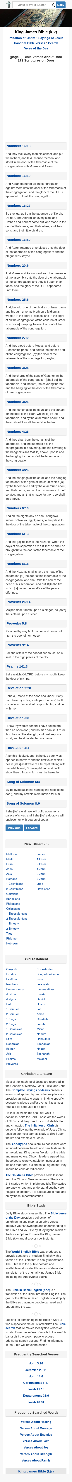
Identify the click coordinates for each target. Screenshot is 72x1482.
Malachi (42, 1059)
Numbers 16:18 (18, 146)
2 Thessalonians (17, 918)
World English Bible (25, 1251)
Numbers (12, 984)
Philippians (13, 903)
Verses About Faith (36, 1441)
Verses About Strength (36, 1454)
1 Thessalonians (17, 913)
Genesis (11, 969)
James (41, 854)
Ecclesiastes (45, 969)
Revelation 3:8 (18, 718)
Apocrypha (19, 1144)
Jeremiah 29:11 (36, 1370)
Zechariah (43, 1053)
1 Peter (41, 859)
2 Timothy (12, 928)
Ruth (9, 1004)
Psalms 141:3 (17, 666)
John (9, 869)
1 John (41, 869)
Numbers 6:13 (18, 534)
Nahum (41, 1034)
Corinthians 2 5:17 (36, 1383)
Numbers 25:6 (18, 299)
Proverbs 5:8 (17, 623)
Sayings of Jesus (50, 38)
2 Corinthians (14, 889)
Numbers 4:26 (18, 470)
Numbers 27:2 (18, 338)
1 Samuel (12, 1009)
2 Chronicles (14, 1034)
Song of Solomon (48, 974)
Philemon (12, 938)
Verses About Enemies (36, 1434)
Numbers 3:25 (18, 368)
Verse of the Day (36, 48)
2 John (41, 874)
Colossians (13, 908)
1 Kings (11, 1019)
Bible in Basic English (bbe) (30, 1290)
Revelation (43, 889)
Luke (9, 864)
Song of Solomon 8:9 (23, 803)
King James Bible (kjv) (36, 31)
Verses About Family (36, 1460)
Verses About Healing (36, 1422)
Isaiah (40, 979)
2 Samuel (12, 1014)
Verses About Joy (36, 1447)
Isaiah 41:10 (36, 1389)
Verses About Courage (36, 1428)
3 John (41, 879)
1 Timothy (12, 923)
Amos (40, 1014)
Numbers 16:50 (18, 240)
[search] (53, 4)
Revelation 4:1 (18, 748)
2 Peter (41, 864)
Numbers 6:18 (18, 564)
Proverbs (12, 1064)
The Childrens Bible (19, 1175)
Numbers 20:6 (18, 265)
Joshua (11, 994)
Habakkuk (43, 1039)
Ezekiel (41, 994)
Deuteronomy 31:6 (36, 1395)
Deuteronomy (15, 989)
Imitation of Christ (22, 38)
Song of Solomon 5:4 (23, 782)
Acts (9, 874)
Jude (40, 883)
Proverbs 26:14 (18, 602)
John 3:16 (36, 1363)
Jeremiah (43, 984)
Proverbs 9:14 (18, 645)
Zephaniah (44, 1044)
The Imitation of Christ (40, 1125)
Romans (11, 879)
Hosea (41, 1004)
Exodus (11, 974)
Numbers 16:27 (18, 206)
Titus (9, 933)
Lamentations (45, 989)
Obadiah (42, 1019)
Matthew (11, 854)
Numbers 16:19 (18, 176)
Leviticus (12, 979)
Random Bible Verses (29, 43)
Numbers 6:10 (18, 508)
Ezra (9, 1039)
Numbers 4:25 (18, 432)
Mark (9, 859)
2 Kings (11, 1024)
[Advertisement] (36, 102)
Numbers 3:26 (18, 402)
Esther (10, 1048)
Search (53, 43)
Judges (11, 999)
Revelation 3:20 (19, 688)
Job (8, 1053)
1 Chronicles (14, 1029)
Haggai (41, 1048)
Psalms (11, 1059)
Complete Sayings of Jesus (30, 1090)
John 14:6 (36, 1376)
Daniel (41, 999)
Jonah (41, 1024)
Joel (39, 1009)
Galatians (12, 894)
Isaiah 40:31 (36, 1402)
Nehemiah (13, 1044)
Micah (40, 1029)
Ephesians (13, 898)
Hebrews (12, 943)
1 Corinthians (14, 883)
